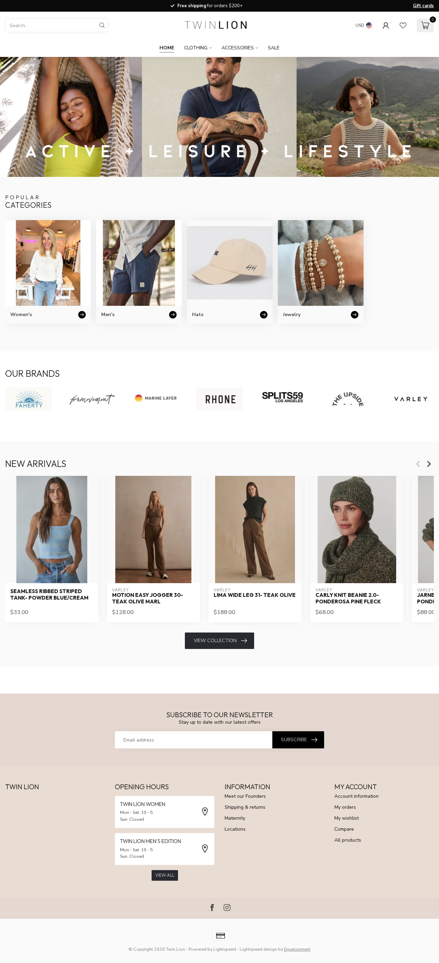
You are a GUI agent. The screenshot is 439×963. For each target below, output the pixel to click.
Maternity (235, 818)
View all (164, 875)
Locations (235, 829)
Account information (356, 796)
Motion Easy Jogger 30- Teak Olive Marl (147, 598)
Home (166, 48)
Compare (344, 829)
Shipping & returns (245, 807)
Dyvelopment (297, 949)
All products (347, 840)
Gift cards (423, 6)
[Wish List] (403, 25)
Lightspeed (224, 949)
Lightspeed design (258, 949)
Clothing (195, 48)
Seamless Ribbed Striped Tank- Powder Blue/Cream (49, 595)
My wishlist (346, 818)
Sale (274, 48)
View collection (215, 640)
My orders (345, 807)
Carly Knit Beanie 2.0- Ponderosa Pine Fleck (348, 598)
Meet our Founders (245, 796)
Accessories (238, 48)
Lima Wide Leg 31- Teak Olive (255, 595)
